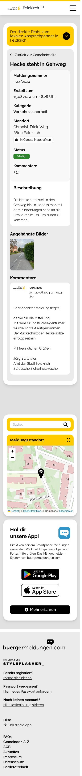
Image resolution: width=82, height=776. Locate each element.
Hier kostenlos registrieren (23, 705)
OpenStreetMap (32, 511)
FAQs (7, 737)
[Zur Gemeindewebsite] (43, 8)
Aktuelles (11, 752)
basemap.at (66, 511)
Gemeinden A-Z (16, 742)
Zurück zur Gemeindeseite (35, 55)
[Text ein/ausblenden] (66, 36)
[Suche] (65, 424)
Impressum (12, 757)
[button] (41, 473)
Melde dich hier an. (17, 678)
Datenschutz (13, 762)
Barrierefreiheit (15, 767)
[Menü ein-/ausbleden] (73, 8)
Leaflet (14, 511)
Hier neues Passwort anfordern (27, 691)
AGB (7, 747)
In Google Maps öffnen (35, 139)
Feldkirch (31, 8)
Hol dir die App (20, 725)
